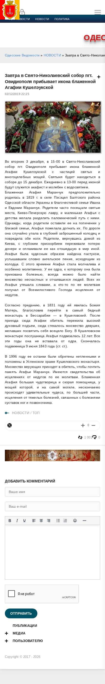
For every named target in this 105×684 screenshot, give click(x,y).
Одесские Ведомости (22, 55)
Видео (36, 30)
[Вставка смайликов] (75, 520)
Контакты (67, 30)
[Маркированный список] (58, 520)
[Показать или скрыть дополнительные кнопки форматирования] (84, 520)
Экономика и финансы (26, 24)
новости (42, 19)
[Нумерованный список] (65, 520)
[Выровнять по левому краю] (34, 520)
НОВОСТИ (52, 55)
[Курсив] (17, 520)
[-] (93, 425)
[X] (9, 425)
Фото (50, 30)
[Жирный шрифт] (9, 520)
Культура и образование (83, 24)
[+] (83, 425)
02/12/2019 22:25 (17, 94)
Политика (61, 19)
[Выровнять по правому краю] (48, 520)
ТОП (36, 413)
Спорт (54, 24)
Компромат (17, 30)
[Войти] (22, 12)
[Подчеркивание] (24, 520)
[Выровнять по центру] (41, 520)
